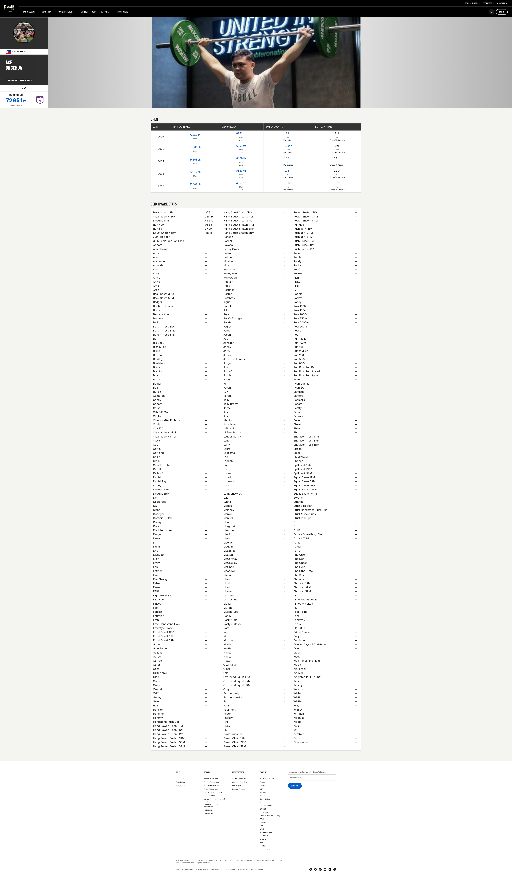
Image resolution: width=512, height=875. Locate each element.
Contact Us (208, 814)
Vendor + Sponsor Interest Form (214, 800)
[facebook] (310, 869)
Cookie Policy (217, 869)
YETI (261, 789)
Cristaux (263, 822)
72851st (195, 134)
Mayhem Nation (266, 832)
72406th (195, 184)
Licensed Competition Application (212, 806)
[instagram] (320, 869)
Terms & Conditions (184, 869)
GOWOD (263, 809)
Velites (262, 785)
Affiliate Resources (211, 785)
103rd (288, 183)
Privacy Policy (202, 869)
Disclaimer (230, 869)
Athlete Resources (211, 782)
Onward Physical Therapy (270, 816)
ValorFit (263, 839)
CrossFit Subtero (19, 80)
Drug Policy (180, 782)
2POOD (263, 792)
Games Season (29, 12)
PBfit (262, 802)
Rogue (262, 782)
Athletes (84, 12)
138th (288, 133)
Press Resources (211, 789)
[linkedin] (330, 869)
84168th (195, 159)
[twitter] (315, 869)
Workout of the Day (239, 782)
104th (288, 170)
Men (23, 88)
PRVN (262, 819)
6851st (241, 133)
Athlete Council (210, 796)
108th (288, 158)
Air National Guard (267, 779)
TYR (261, 843)
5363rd (241, 170)
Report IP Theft (257, 869)
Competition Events (66, 12)
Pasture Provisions (267, 806)
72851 (16, 100)
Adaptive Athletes (211, 779)
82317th (195, 172)
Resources (105, 12)
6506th (241, 158)
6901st (241, 145)
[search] (491, 12)
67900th (195, 147)
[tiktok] (334, 869)
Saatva (262, 796)
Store (123, 12)
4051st (241, 183)
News (94, 12)
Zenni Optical (265, 799)
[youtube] (325, 869)
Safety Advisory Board (213, 792)
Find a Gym (236, 785)
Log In (501, 12)
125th (288, 145)
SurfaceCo (264, 812)
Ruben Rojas (265, 849)
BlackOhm (264, 836)
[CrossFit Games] (9, 9)
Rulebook (180, 779)
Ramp (262, 826)
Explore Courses (238, 789)
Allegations (180, 785)
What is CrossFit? (239, 779)
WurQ (262, 829)
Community (46, 12)
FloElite (263, 846)
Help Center (209, 810)
